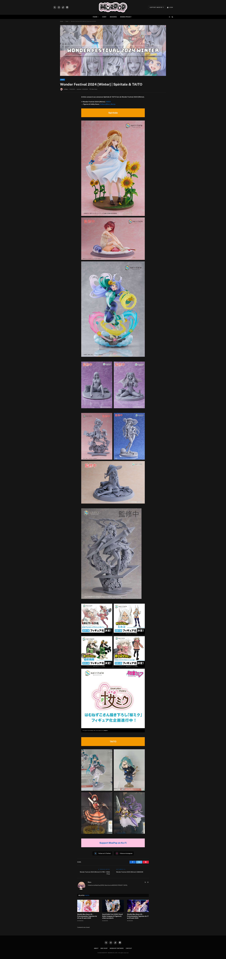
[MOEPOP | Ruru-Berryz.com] (113, 7)
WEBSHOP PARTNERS (117, 948)
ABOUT (96, 948)
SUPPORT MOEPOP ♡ (157, 7)
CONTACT (129, 948)
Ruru (66, 89)
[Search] (172, 17)
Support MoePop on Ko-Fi (113, 842)
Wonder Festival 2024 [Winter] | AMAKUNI (129, 872)
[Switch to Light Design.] (169, 17)
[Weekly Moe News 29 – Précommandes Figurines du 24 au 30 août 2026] (88, 906)
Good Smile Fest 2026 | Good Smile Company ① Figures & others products (112, 916)
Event (62, 79)
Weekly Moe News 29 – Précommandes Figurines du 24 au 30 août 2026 (87, 916)
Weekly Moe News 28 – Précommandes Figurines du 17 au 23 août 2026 (138, 916)
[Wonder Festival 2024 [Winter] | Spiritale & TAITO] (113, 50)
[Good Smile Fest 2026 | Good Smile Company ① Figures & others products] (113, 906)
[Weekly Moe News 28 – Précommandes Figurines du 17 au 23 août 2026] (138, 906)
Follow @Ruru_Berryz (107, 104)
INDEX (108, 102)
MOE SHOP (104, 948)
